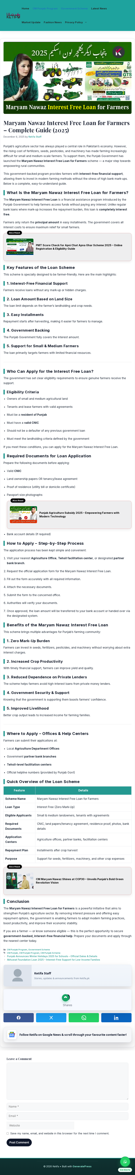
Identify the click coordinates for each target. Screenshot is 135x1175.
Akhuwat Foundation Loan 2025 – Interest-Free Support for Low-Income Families (53, 959)
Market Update (31, 22)
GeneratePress (82, 1166)
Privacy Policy (74, 22)
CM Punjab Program (45, 8)
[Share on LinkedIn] (116, 1017)
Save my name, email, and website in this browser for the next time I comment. (59, 1133)
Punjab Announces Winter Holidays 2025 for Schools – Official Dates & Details (52, 956)
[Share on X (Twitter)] (51, 1017)
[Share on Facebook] (18, 1017)
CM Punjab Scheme (50, 953)
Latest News (99, 8)
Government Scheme (74, 8)
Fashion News (53, 22)
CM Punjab (12, 953)
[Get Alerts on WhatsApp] (125, 1162)
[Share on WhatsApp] (84, 1017)
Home (25, 8)
